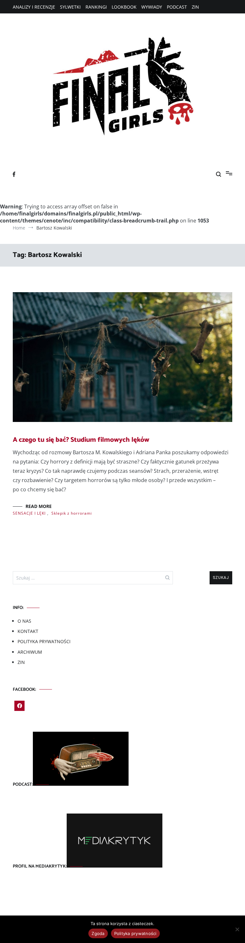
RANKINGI (96, 7)
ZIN (195, 7)
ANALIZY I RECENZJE (34, 7)
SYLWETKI (70, 7)
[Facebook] (19, 706)
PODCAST (177, 7)
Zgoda (98, 933)
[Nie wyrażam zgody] (237, 929)
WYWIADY (151, 7)
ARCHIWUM (30, 652)
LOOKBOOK (124, 7)
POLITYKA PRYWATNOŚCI (44, 641)
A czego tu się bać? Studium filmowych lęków (81, 439)
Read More (39, 506)
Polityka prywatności (135, 933)
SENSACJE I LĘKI (29, 513)
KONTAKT (28, 631)
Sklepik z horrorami (71, 513)
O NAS (24, 621)
